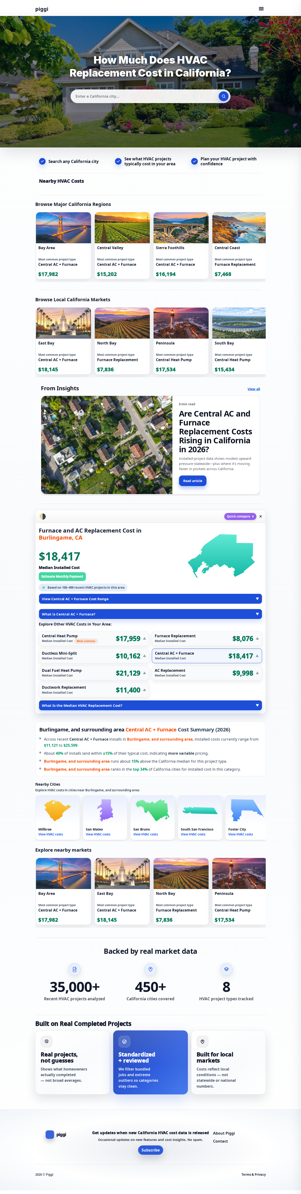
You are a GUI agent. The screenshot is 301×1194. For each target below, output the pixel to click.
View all (254, 389)
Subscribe (151, 1150)
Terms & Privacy (254, 1174)
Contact (220, 1141)
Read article (192, 481)
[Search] (223, 96)
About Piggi (224, 1133)
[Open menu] (261, 8)
